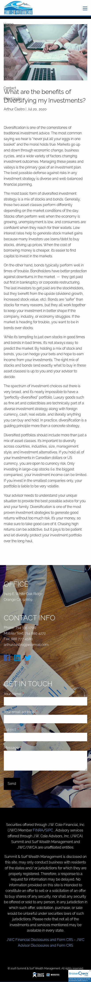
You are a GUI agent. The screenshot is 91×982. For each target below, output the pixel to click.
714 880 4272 (35, 633)
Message (28, 748)
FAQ (7, 56)
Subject (26, 730)
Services (10, 45)
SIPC (49, 830)
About (8, 35)
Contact (10, 88)
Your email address (36, 712)
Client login (12, 99)
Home (8, 24)
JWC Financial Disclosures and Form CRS (40, 940)
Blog (7, 67)
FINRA (38, 830)
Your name (29, 694)
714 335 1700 (25, 627)
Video (8, 77)
